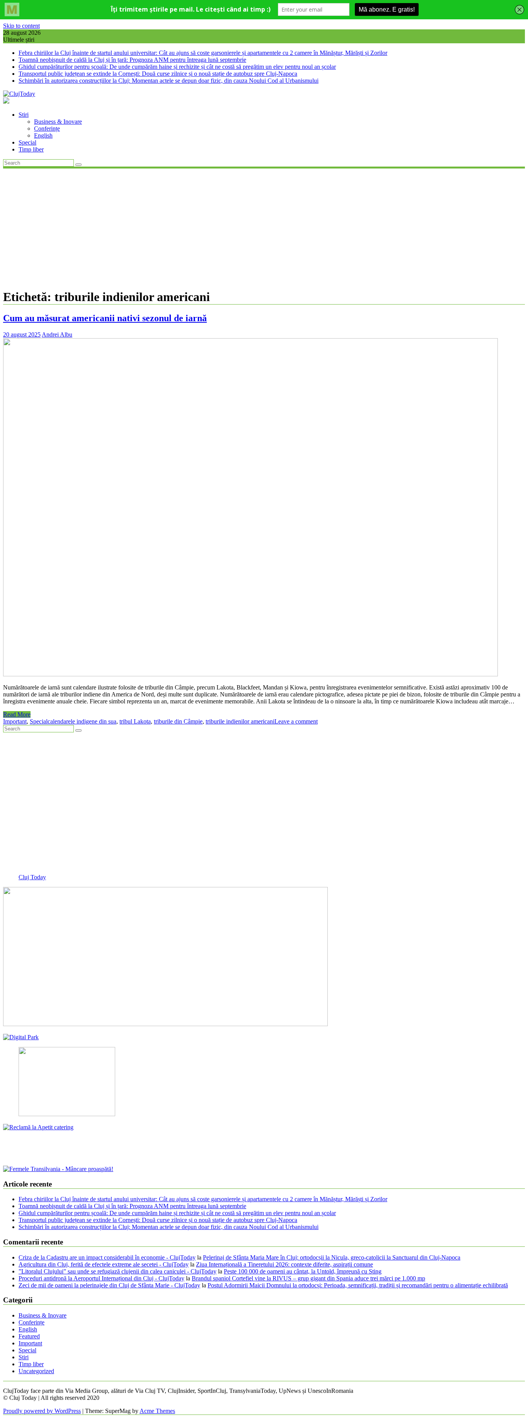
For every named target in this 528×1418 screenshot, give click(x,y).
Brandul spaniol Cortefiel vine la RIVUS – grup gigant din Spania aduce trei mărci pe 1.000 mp (308, 1278)
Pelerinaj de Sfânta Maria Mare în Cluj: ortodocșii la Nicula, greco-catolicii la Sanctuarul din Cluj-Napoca (331, 1257)
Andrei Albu (57, 334)
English (43, 135)
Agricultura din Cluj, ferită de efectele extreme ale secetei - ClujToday (104, 1264)
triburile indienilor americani (240, 721)
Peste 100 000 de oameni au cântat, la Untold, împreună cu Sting (303, 1271)
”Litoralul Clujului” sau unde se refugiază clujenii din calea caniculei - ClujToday (117, 1271)
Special (27, 142)
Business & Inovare (58, 121)
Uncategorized (36, 1371)
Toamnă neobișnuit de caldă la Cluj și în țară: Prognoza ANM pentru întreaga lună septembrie (132, 59)
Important (15, 721)
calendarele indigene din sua (82, 721)
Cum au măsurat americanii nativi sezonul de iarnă (105, 318)
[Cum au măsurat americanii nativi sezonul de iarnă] (250, 674)
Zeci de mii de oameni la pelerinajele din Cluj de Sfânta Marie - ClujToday (109, 1285)
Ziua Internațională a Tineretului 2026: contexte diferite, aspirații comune (284, 1264)
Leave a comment (296, 721)
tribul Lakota (135, 721)
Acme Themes (157, 1411)
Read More (17, 714)
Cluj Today (32, 877)
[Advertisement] (264, 228)
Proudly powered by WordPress (42, 1411)
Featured (29, 1336)
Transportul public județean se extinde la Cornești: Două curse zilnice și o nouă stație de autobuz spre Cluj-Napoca (158, 73)
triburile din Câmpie (178, 721)
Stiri (24, 114)
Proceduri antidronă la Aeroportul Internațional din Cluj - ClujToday (101, 1278)
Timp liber (31, 149)
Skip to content (21, 25)
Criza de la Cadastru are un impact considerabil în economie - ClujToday (107, 1257)
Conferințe (47, 128)
